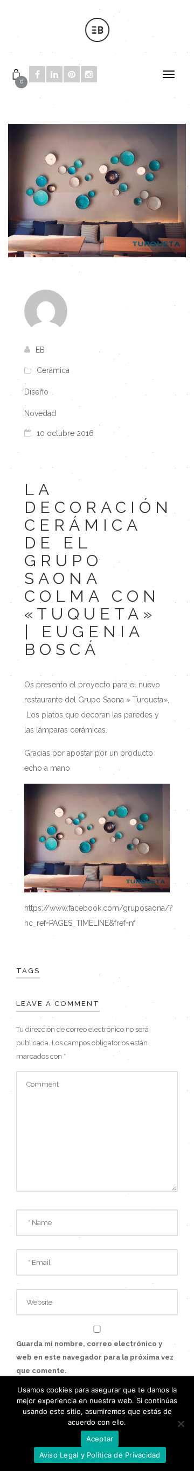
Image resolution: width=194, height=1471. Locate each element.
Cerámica (53, 370)
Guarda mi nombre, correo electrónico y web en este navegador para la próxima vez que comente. (95, 1357)
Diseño (36, 392)
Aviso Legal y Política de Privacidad (100, 1455)
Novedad (40, 413)
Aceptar (100, 1438)
